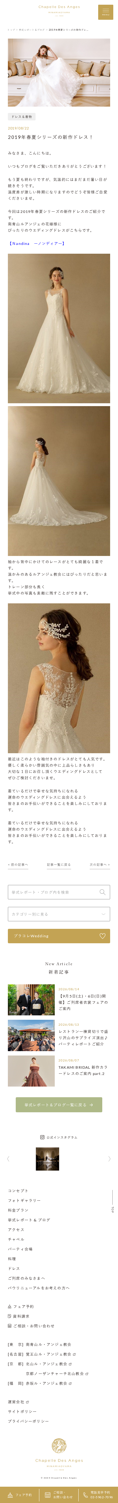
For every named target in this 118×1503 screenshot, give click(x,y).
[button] (8, 1159)
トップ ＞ (12, 30)
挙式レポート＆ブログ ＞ (33, 30)
